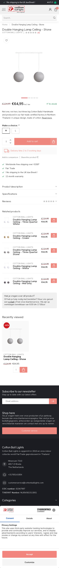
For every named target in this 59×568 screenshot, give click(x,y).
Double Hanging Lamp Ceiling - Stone (28, 24)
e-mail (11, 302)
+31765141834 (15, 474)
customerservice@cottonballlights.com (26, 482)
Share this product (29, 157)
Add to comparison (10, 157)
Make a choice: (10, 125)
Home (4, 24)
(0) (39, 32)
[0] (56, 9)
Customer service (29, 430)
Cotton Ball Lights (12, 32)
